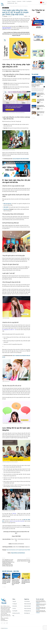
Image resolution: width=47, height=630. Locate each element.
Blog (7, 6)
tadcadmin (5, 16)
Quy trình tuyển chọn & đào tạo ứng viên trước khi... (40, 112)
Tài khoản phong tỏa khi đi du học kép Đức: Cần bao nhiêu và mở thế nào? (23, 561)
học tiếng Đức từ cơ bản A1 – (8, 329)
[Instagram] (4, 623)
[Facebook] (2, 623)
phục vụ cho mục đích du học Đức (17, 521)
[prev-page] (3, 587)
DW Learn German (7, 203)
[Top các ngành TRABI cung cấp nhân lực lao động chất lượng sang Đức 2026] (26, 576)
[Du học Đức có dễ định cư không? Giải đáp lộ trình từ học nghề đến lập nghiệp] (6, 576)
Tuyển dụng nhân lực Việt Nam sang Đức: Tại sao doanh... (40, 94)
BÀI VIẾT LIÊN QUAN (7, 571)
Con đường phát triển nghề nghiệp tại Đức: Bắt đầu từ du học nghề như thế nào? (41, 611)
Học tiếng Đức (7, 7)
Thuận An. (6, 628)
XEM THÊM (16, 571)
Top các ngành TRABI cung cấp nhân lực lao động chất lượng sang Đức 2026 (40, 608)
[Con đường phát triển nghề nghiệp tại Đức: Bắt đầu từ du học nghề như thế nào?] (34, 106)
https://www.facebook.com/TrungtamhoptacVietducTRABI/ (18, 549)
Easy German (6, 209)
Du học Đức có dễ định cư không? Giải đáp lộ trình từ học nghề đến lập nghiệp (41, 601)
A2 (15, 329)
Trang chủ (4, 6)
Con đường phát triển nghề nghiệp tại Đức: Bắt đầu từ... (41, 106)
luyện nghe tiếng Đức (6, 27)
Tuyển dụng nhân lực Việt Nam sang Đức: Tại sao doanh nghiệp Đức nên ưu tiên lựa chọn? (16, 582)
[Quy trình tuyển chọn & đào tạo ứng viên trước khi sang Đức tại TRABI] (34, 112)
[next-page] (5, 587)
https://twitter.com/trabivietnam (18, 552)
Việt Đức (14, 513)
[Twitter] (7, 623)
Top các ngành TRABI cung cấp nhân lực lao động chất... (40, 100)
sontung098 (33, 86)
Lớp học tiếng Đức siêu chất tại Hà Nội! (21, 158)
